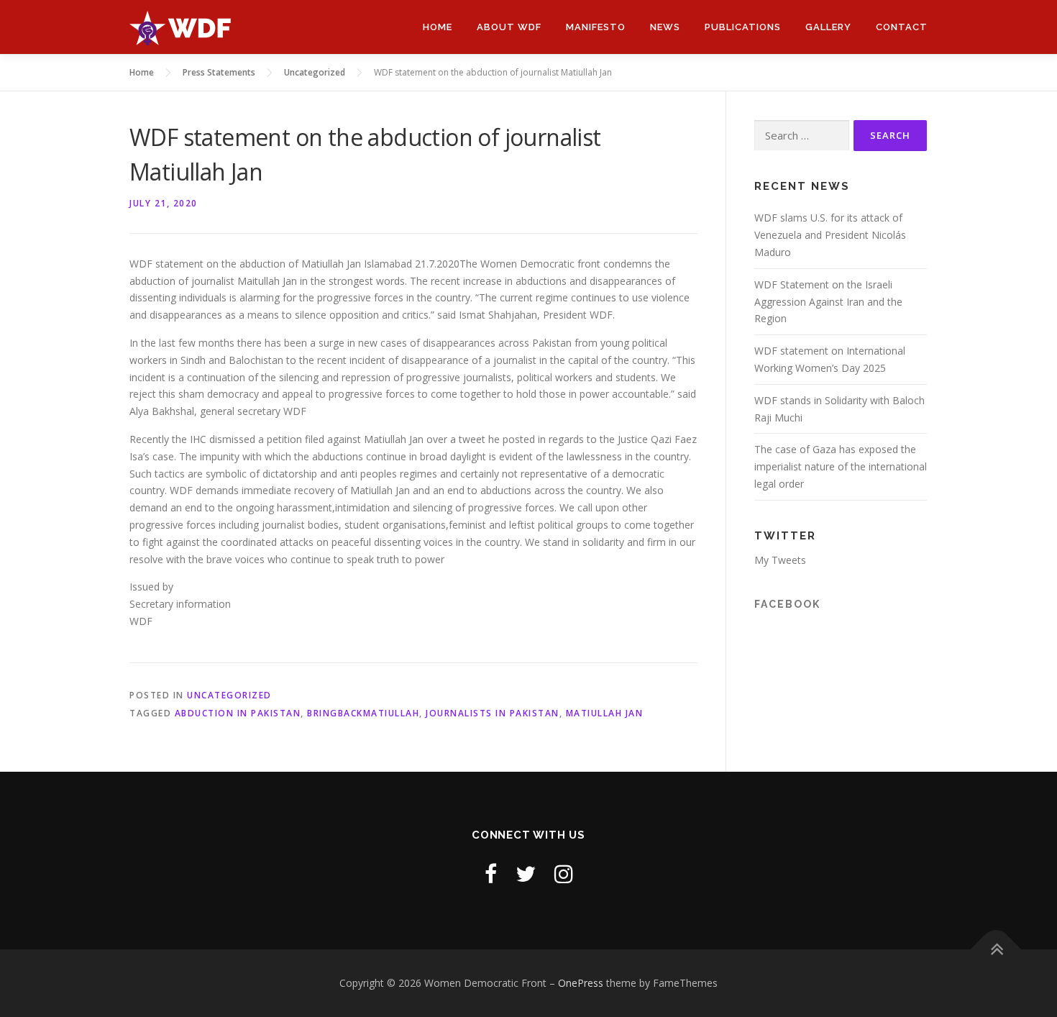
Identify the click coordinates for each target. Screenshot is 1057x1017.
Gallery (828, 27)
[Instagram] (563, 873)
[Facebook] (491, 873)
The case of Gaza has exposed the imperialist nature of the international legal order (840, 466)
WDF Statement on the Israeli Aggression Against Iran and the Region (828, 302)
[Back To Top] (996, 949)
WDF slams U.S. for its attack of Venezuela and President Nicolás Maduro (830, 235)
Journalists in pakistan (492, 713)
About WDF (509, 27)
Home (437, 27)
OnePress (580, 983)
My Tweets (780, 560)
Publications (743, 27)
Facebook (787, 604)
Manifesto (596, 27)
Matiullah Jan (605, 713)
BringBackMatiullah (363, 713)
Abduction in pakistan (238, 713)
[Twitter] (526, 873)
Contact (902, 27)
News (665, 27)
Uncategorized (229, 695)
